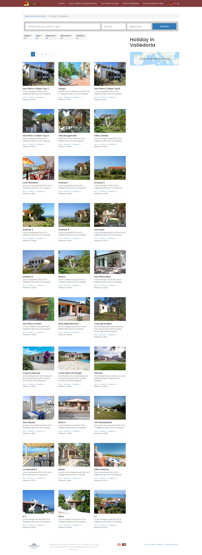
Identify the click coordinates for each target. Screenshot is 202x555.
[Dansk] (174, 3)
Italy (24, 97)
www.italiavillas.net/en (35, 16)
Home (62, 3)
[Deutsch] (171, 3)
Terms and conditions (154, 544)
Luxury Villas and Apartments (83, 3)
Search (164, 26)
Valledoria (40, 97)
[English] (178, 3)
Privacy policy (172, 544)
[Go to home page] (31, 3)
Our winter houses (110, 3)
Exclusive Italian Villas (153, 3)
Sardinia (31, 97)
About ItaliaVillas (131, 3)
